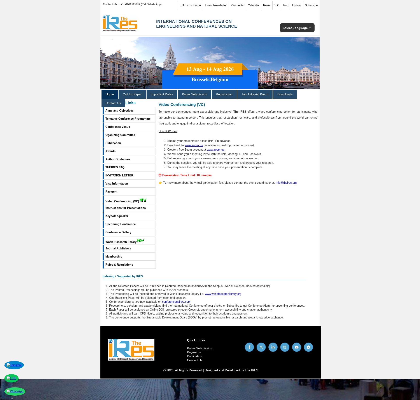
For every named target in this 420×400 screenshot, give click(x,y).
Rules (266, 5)
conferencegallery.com (176, 301)
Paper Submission (194, 94)
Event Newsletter (216, 5)
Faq (285, 5)
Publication (194, 356)
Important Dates (162, 94)
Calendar (253, 5)
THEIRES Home (190, 5)
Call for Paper (132, 94)
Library (296, 5)
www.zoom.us (194, 145)
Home (110, 94)
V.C (277, 5)
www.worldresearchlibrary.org (223, 293)
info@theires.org (286, 182)
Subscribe (311, 5)
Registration (224, 94)
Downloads (285, 94)
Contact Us (113, 103)
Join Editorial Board (255, 94)
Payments (237, 5)
